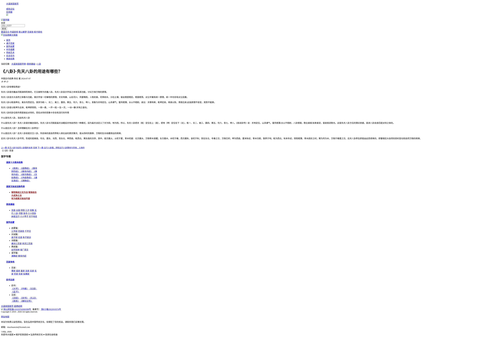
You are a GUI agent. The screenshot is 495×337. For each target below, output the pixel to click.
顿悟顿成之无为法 (19, 192)
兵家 (32, 271)
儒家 (13, 271)
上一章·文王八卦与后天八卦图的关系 (17, 148)
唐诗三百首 (16, 243)
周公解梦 (23, 32)
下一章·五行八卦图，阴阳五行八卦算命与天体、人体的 (61, 148)
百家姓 (30, 32)
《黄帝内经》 (26, 171)
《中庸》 (24, 289)
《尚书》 (24, 298)
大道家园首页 (12, 4)
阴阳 (23, 210)
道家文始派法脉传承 (15, 186)
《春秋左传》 (26, 301)
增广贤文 (24, 250)
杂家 (21, 274)
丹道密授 (14, 32)
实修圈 (9, 12)
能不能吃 (38, 32)
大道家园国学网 (18, 64)
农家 (16, 274)
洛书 (25, 213)
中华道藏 (10, 49)
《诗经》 (15, 298)
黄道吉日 (5, 32)
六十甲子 (24, 216)
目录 (35, 148)
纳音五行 (15, 216)
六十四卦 (32, 213)
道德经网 (18, 306)
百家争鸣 (10, 262)
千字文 (28, 231)
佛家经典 (10, 59)
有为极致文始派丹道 (20, 198)
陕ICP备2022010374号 (51, 309)
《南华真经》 (26, 174)
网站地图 (5, 317)
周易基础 (31, 64)
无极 (13, 210)
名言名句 (10, 56)
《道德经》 (25, 168)
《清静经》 (25, 181)
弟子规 (14, 237)
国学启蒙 (10, 46)
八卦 (39, 64)
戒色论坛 (10, 9)
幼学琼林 (15, 250)
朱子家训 (27, 237)
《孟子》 (15, 292)
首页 (8, 40)
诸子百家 (10, 43)
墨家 (23, 271)
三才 (27, 210)
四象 (32, 210)
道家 (18, 271)
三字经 (14, 231)
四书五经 (10, 280)
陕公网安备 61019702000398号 (17, 309)
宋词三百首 (27, 243)
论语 (20, 237)
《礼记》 (33, 298)
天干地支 (33, 216)
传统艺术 (10, 53)
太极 (18, 210)
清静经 (14, 256)
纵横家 (26, 274)
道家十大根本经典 (14, 162)
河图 (21, 213)
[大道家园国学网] (2, 20)
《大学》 (15, 289)
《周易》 (15, 168)
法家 (27, 271)
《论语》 (33, 289)
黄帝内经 (22, 256)
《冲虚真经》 (26, 178)
